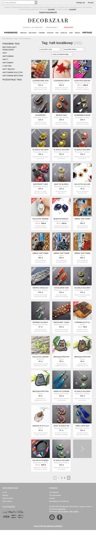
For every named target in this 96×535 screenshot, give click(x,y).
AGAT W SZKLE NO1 (62, 426)
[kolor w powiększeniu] (40, 449)
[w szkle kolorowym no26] (82, 276)
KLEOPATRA (40, 115)
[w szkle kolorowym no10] (61, 449)
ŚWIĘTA (77, 33)
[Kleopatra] (40, 103)
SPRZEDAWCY (52, 27)
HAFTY (5, 59)
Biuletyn (5, 495)
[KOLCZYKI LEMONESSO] (40, 345)
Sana (82, 221)
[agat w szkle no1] (61, 414)
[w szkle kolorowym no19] (40, 138)
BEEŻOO (40, 359)
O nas (4, 492)
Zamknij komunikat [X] (48, 12)
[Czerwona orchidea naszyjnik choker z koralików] (61, 69)
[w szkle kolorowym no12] (82, 380)
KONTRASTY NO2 (40, 184)
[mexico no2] (61, 103)
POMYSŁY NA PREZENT (33, 27)
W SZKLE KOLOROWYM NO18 (66, 150)
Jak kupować (54, 492)
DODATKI (50, 33)
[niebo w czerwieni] (61, 380)
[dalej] (82, 449)
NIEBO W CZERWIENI (62, 391)
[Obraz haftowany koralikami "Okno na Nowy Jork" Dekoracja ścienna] (40, 241)
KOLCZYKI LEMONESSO (42, 357)
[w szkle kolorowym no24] (82, 138)
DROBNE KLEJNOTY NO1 (43, 322)
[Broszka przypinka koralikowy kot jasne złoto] (61, 345)
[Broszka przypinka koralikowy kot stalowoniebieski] (40, 380)
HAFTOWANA (8, 56)
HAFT (4, 53)
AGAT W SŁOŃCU (61, 184)
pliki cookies (74, 511)
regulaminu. (62, 509)
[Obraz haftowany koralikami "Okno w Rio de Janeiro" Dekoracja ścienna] (82, 207)
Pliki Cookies (7, 501)
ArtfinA (82, 325)
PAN (57, 33)
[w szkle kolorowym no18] (61, 138)
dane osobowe (63, 511)
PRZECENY (68, 27)
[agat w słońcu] (61, 172)
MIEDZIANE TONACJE (63, 322)
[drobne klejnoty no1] (40, 311)
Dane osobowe (7, 498)
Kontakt (52, 498)
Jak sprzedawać (55, 495)
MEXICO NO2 (61, 115)
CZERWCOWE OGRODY (42, 81)
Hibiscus (61, 83)
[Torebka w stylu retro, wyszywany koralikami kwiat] (82, 311)
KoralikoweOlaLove (82, 186)
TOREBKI (41, 33)
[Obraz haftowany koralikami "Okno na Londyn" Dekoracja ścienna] (61, 241)
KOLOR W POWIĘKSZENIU (43, 460)
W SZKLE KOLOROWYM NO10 (66, 460)
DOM (71, 33)
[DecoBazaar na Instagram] (52, 517)
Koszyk (91, 2)
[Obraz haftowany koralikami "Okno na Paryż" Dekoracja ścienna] (82, 241)
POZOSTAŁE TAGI (12, 79)
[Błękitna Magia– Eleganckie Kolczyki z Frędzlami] (61, 207)
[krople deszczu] (40, 276)
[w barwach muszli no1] (82, 103)
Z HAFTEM (6, 66)
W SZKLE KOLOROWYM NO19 (45, 150)
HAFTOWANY (8, 63)
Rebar (61, 359)
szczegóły (51, 9)
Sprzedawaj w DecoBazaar (59, 501)
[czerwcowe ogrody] (40, 69)
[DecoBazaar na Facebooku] (59, 517)
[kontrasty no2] (40, 172)
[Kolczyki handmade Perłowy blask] (40, 207)
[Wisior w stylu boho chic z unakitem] (40, 414)
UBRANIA (23, 33)
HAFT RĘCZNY (8, 69)
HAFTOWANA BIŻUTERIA (12, 76)
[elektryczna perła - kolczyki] (82, 69)
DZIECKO (63, 33)
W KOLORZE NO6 (61, 288)
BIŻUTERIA (32, 33)
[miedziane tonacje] (61, 311)
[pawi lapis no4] (82, 414)
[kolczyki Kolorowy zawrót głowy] (82, 172)
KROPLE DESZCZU (40, 288)
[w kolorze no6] (61, 276)
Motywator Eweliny (40, 83)
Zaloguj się (80, 2)
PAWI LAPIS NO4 (82, 426)
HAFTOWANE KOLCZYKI (12, 72)
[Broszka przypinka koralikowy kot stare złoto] (82, 345)
